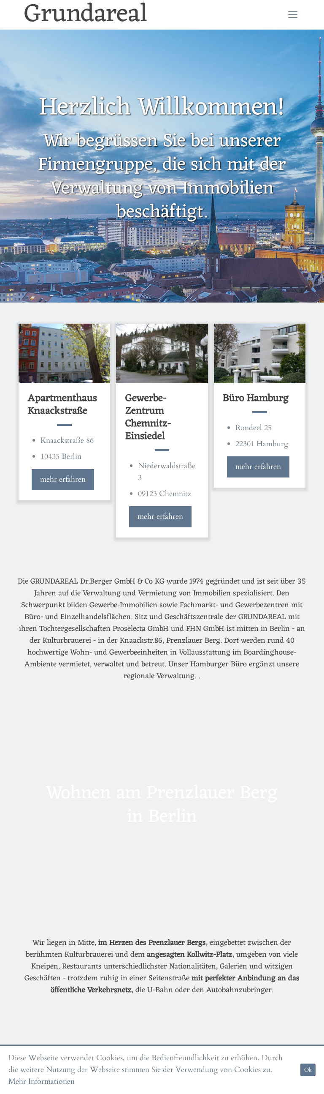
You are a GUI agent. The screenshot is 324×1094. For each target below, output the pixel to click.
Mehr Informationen (41, 1081)
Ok (308, 1070)
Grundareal (86, 15)
